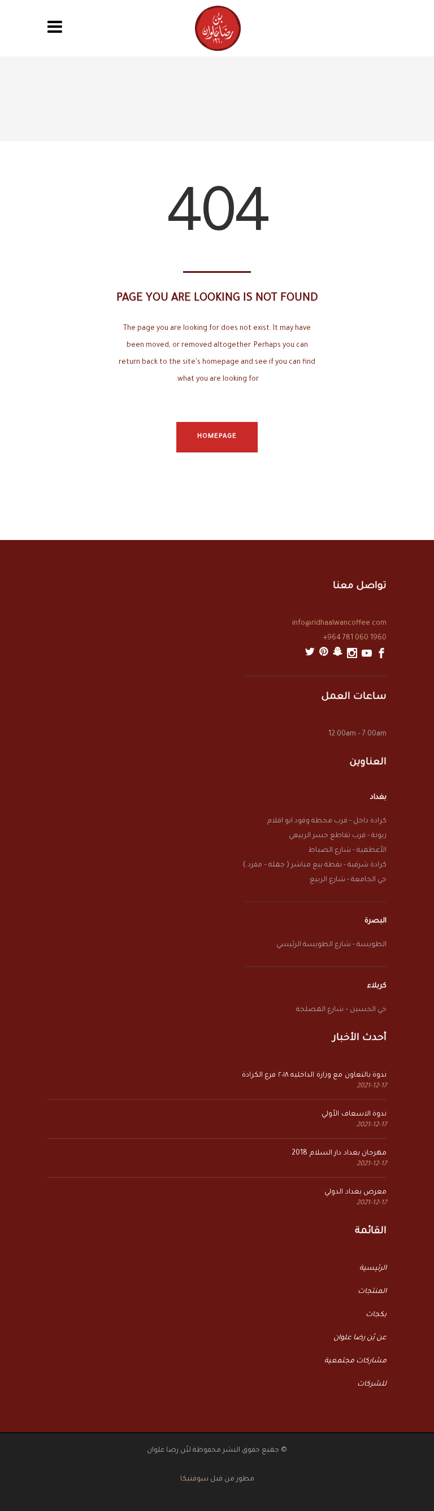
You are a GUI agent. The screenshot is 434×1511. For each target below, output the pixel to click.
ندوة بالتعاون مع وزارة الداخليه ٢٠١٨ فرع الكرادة (314, 1075)
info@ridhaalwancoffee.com (339, 624)
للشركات (372, 1384)
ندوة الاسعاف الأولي (354, 1114)
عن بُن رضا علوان (360, 1338)
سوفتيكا (194, 1479)
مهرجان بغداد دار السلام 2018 (339, 1153)
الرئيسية (373, 1269)
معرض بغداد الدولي (355, 1192)
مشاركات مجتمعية (355, 1361)
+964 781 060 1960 (355, 638)
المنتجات (372, 1292)
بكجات (376, 1315)
